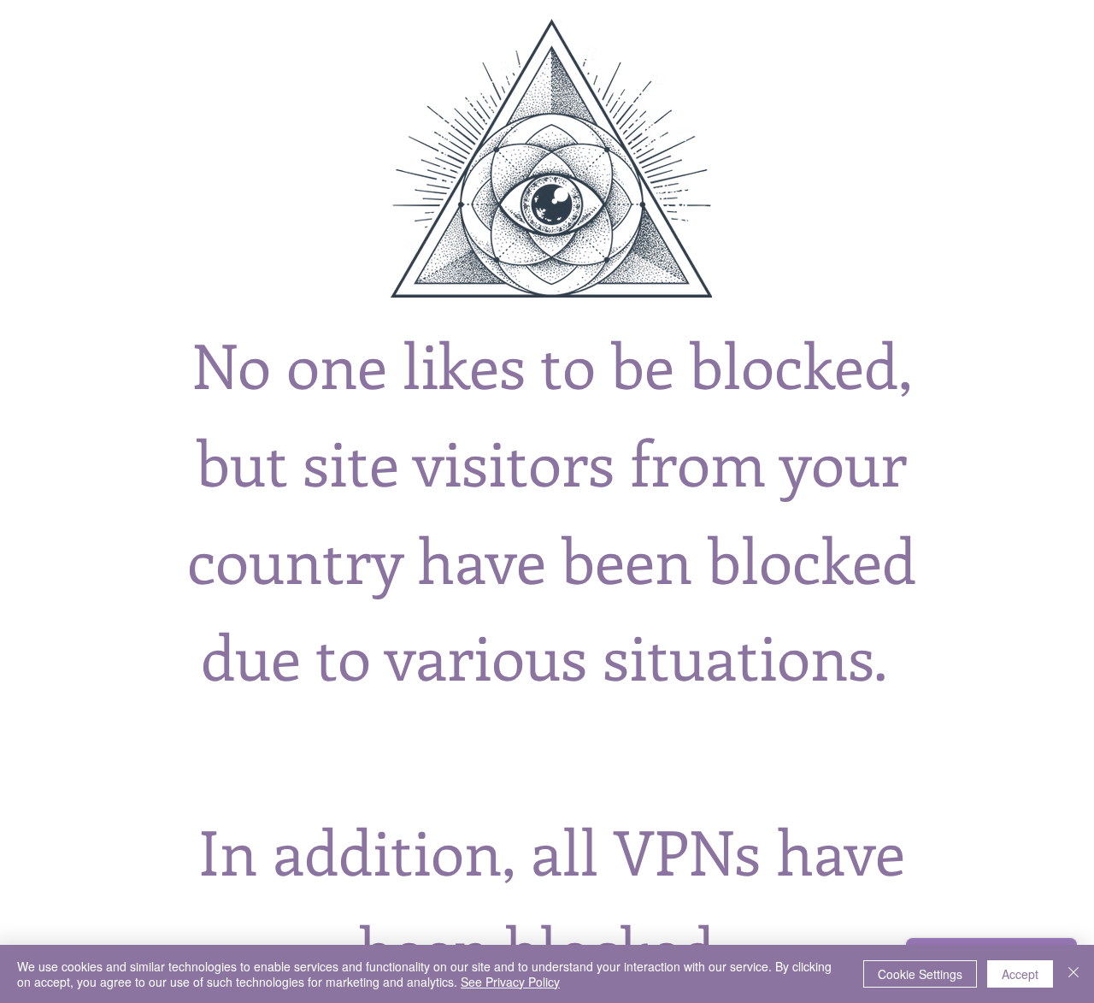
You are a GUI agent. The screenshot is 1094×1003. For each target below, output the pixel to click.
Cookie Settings (920, 973)
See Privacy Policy (510, 981)
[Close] (1073, 974)
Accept (1020, 973)
